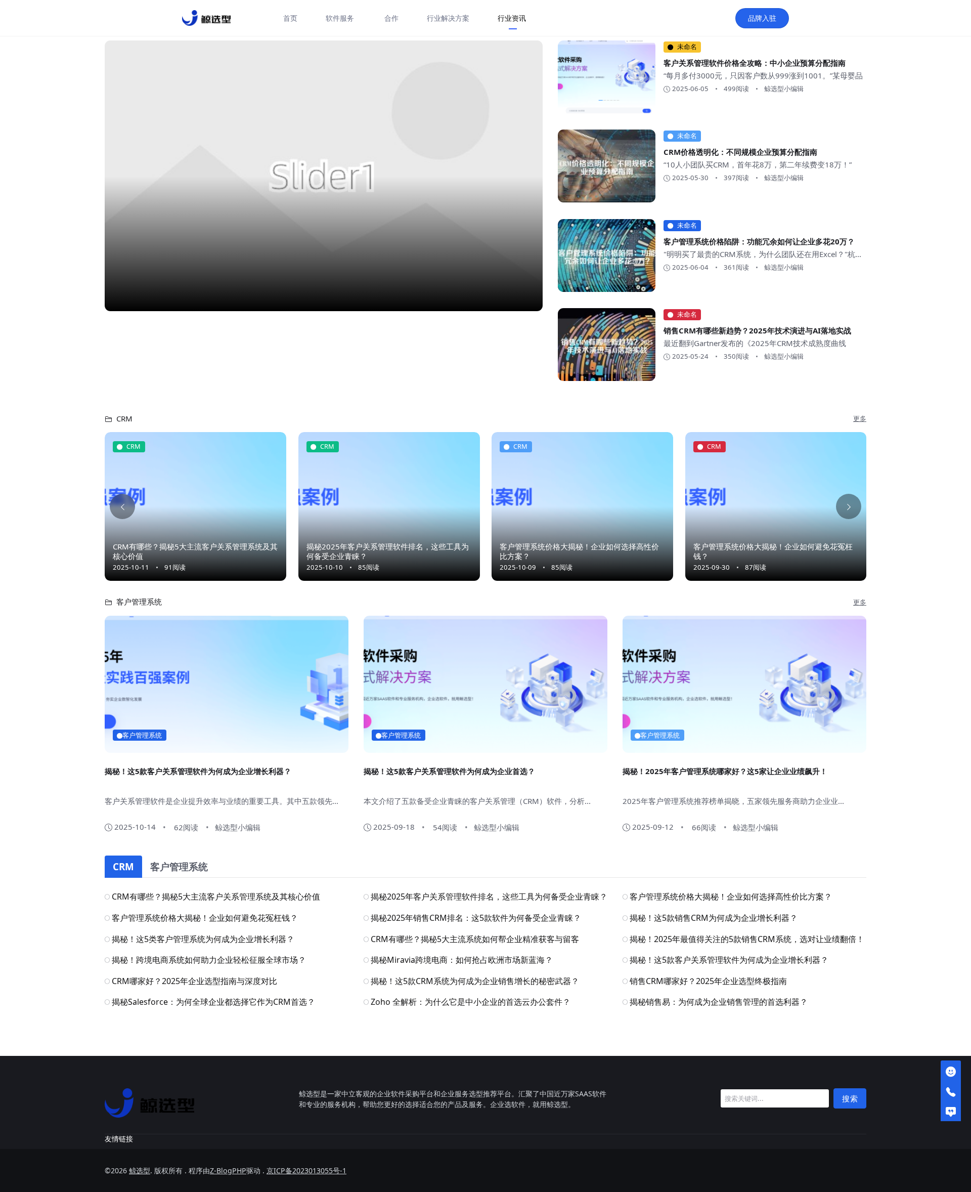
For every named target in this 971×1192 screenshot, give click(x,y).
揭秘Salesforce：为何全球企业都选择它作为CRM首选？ (213, 1001)
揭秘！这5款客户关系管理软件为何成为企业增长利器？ (198, 771)
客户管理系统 (142, 734)
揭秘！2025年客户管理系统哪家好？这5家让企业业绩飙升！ (725, 771)
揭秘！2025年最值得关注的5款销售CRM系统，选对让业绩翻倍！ (747, 939)
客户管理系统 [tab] (179, 866)
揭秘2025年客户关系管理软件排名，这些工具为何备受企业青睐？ (387, 551)
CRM (133, 446)
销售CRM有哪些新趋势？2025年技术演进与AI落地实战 (757, 330)
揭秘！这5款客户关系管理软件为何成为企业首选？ (449, 771)
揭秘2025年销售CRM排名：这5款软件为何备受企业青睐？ (476, 917)
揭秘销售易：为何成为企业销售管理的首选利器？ (719, 1001)
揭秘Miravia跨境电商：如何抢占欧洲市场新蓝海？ (462, 959)
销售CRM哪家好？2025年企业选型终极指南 (708, 981)
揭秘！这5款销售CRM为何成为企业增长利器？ (714, 917)
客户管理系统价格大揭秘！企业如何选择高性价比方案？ (579, 551)
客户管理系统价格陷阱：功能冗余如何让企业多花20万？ (759, 241)
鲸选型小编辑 (784, 88)
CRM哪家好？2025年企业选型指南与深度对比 (194, 981)
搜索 (850, 1098)
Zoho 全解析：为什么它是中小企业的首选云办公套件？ (470, 1001)
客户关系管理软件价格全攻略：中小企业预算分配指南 (755, 63)
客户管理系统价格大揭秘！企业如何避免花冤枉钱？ (773, 551)
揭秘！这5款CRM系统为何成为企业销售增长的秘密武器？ (475, 981)
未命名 (687, 46)
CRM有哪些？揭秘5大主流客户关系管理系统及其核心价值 (195, 551)
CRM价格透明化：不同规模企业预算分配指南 (740, 152)
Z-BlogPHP (228, 1170)
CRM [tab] (123, 866)
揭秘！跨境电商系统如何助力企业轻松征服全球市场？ (209, 959)
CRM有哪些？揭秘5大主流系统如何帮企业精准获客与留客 (475, 939)
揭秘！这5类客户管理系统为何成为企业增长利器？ (203, 939)
